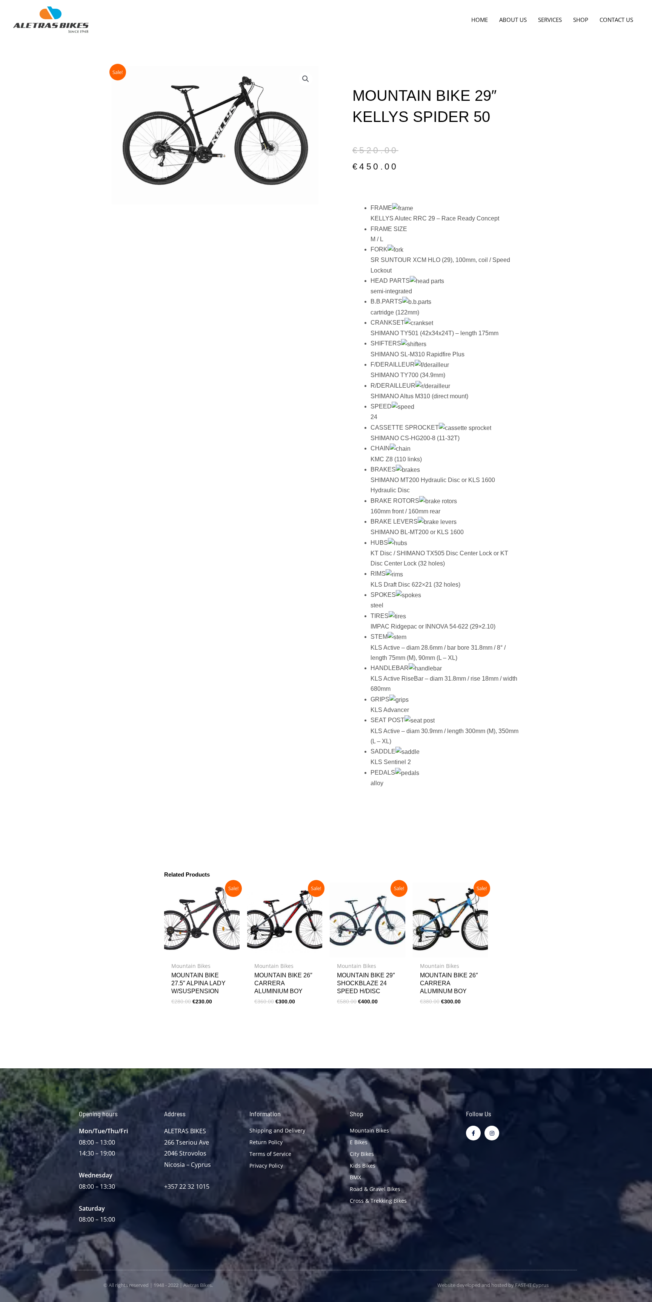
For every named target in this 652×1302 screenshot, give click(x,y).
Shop (580, 19)
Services (550, 19)
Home (479, 19)
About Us (513, 19)
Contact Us (616, 19)
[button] (305, 79)
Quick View (201, 951)
